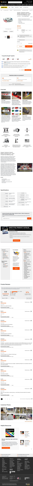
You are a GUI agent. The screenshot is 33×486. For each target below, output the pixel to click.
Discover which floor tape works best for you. (10, 440)
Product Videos (12, 464)
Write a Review (29, 298)
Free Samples (11, 462)
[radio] (16, 291)
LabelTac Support (27, 462)
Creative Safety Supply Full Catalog (6, 257)
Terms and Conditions (20, 469)
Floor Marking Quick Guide (27, 441)
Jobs (17, 462)
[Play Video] (8, 37)
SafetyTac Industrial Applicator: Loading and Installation (27, 264)
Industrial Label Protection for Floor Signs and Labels (27, 270)
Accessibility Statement (18, 468)
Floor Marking (2, 4)
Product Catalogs (12, 463)
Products (3, 461)
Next (31, 449)
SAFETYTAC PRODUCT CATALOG (19, 227)
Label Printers (5, 4)
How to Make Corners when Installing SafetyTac (27, 277)
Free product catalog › (5, 80)
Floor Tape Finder (25, 7)
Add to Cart (28, 46)
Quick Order (26, 4)
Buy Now (20, 46)
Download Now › (16, 240)
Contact (26, 463)
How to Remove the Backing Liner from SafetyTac (26, 272)
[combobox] (15, 2)
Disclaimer (18, 470)
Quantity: (18, 41)
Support (21, 7)
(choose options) (8, 62)
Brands (3, 465)
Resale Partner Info (19, 463)
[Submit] (9, 2)
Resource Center (12, 460)
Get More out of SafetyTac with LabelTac (26, 257)
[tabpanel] (25, 434)
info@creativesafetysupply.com (19, 84)
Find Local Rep (23, 4)
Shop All (3, 460)
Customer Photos (12, 466)
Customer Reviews (12, 465)
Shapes (13, 7)
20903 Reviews (6, 295)
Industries (3, 464)
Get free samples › (20, 80)
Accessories (17, 7)
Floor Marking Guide (27, 432)
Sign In (29, 4)
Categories (3, 462)
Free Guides (11, 461)
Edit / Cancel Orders (5, 471)
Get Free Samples (16, 268)
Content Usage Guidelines (19, 466)
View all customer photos (28, 421)
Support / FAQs (27, 461)
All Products (14, 4)
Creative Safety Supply (9, 484)
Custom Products (4, 463)
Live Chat (26, 464)
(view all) (25, 252)
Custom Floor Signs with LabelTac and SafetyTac (27, 267)
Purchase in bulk (30, 43)
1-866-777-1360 (29, 1)
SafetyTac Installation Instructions (4, 254)
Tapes (9, 7)
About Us (20, 4)
